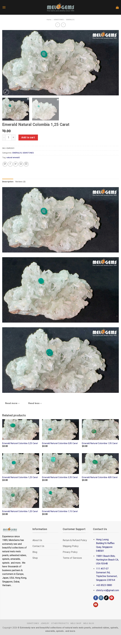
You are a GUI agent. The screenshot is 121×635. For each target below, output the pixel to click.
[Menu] (4, 7)
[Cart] (117, 7)
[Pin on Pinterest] (20, 164)
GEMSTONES (59, 20)
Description (7, 182)
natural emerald (13, 157)
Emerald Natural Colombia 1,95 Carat (100, 443)
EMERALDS (70, 20)
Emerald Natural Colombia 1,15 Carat (60, 511)
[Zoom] (6, 92)
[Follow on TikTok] (106, 597)
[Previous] (8, 62)
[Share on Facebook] (10, 164)
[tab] (7, 182)
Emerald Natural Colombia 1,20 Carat (20, 511)
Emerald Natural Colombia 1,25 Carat (20, 477)
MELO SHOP (76, 623)
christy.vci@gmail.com (107, 590)
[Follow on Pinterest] (111, 597)
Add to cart (28, 137)
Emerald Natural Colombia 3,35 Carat (60, 477)
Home (49, 20)
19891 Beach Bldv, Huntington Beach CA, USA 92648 (107, 560)
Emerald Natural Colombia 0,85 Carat (60, 443)
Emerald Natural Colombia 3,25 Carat (20, 443)
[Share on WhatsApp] (5, 164)
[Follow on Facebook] (95, 597)
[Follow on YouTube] (95, 604)
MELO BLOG (88, 623)
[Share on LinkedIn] (26, 164)
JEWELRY (45, 623)
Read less (34, 403)
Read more (11, 403)
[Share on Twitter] (15, 164)
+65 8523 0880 (104, 585)
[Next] (112, 62)
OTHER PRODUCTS (60, 623)
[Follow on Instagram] (101, 597)
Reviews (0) (20, 182)
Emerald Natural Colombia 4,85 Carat (100, 477)
